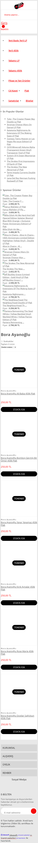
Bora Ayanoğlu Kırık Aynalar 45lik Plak (18, 588)
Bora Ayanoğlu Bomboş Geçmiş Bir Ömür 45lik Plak (19, 459)
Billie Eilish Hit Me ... (12, 229)
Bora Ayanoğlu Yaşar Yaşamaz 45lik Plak (19, 523)
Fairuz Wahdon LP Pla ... (14, 209)
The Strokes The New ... (14, 268)
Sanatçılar (13, 100)
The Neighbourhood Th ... (15, 305)
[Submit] (33, 811)
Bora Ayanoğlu (8, 390)
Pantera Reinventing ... (13, 322)
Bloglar (29, 100)
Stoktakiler (8, 341)
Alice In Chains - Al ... (12, 246)
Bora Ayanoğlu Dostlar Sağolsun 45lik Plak (17, 717)
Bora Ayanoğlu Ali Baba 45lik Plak (18, 393)
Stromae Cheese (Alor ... (14, 257)
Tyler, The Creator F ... (13, 201)
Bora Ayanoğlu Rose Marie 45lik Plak (17, 652)
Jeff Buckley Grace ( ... (13, 280)
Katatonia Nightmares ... (14, 294)
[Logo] (19, 6)
